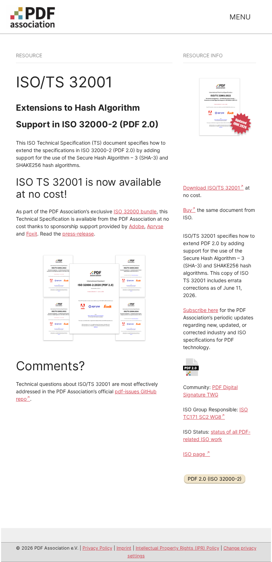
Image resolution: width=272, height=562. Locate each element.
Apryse (155, 226)
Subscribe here (200, 310)
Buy (187, 210)
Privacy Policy (97, 548)
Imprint (124, 548)
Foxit (31, 234)
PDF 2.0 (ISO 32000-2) (215, 479)
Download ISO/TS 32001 (211, 188)
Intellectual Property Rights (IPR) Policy (177, 548)
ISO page (194, 454)
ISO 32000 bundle (135, 211)
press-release (78, 234)
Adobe (136, 226)
